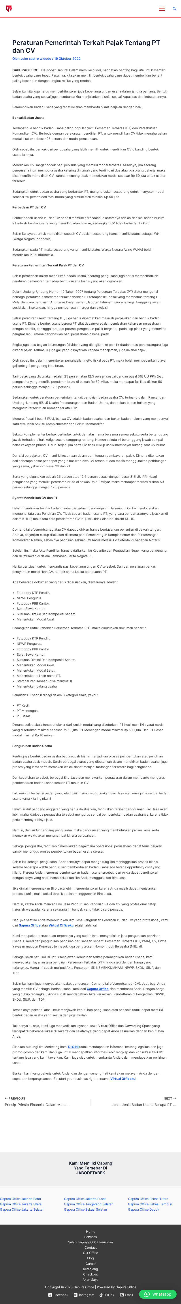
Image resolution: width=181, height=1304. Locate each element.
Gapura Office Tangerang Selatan (88, 1204)
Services (90, 1237)
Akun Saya (90, 1280)
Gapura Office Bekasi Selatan (85, 1210)
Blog (90, 1258)
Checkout (90, 1274)
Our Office (90, 1253)
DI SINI (73, 1047)
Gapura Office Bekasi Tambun (150, 1204)
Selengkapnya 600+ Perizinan (90, 1242)
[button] (175, 9)
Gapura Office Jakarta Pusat (85, 1199)
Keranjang (90, 1269)
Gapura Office (30, 925)
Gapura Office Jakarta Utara (20, 1204)
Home (90, 1232)
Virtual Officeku (61, 925)
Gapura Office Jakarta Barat (20, 1199)
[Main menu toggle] (162, 9)
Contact (91, 1248)
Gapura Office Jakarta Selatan (22, 1210)
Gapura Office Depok (143, 1210)
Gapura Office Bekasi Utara (148, 1199)
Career (91, 1264)
